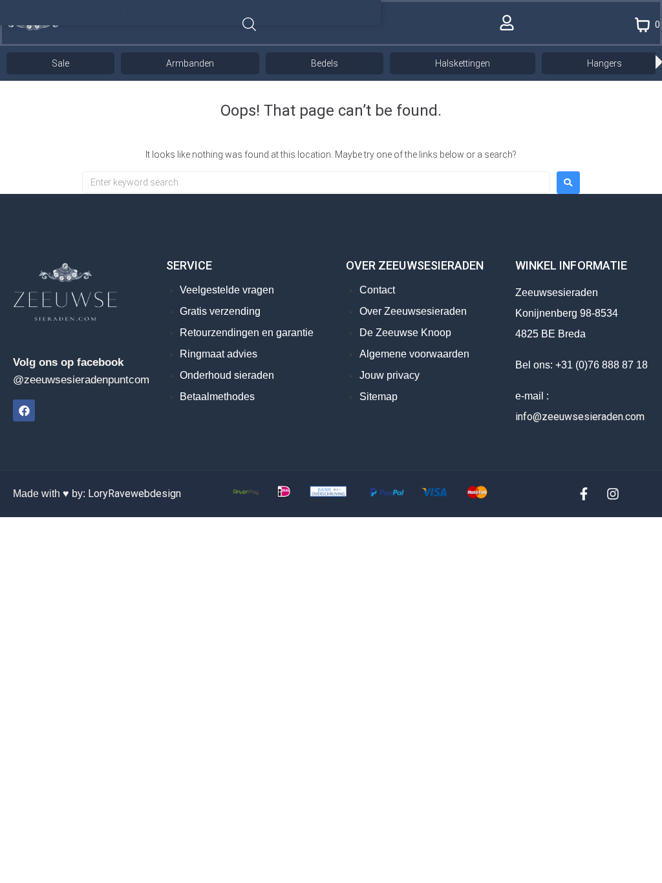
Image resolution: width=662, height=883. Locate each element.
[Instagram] (613, 494)
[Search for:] (316, 182)
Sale (60, 63)
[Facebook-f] (584, 494)
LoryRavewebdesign (134, 493)
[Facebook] (24, 410)
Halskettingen (462, 63)
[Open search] (249, 25)
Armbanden (190, 63)
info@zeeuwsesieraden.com (580, 416)
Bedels (324, 63)
